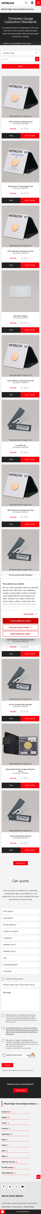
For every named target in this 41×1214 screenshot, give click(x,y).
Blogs (4, 1139)
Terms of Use (6, 1207)
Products (5, 1128)
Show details (29, 614)
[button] (32, 3)
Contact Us (5, 1112)
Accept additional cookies (20, 621)
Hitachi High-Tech (7, 1173)
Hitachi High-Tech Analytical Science (17, 9)
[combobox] (20, 53)
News (3, 1151)
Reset (20, 66)
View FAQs (20, 1090)
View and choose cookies (19, 627)
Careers (4, 1123)
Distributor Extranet (8, 1162)
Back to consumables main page (17, 43)
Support (4, 1117)
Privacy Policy (17, 1207)
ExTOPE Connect (7, 1167)
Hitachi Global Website (12, 1196)
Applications (6, 1134)
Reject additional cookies (21, 634)
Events (4, 1145)
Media (4, 1156)
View (11, 136)
